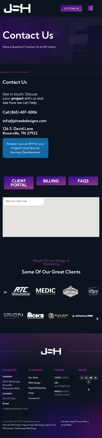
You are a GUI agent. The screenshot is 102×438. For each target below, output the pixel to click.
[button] (90, 8)
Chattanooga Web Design (25, 428)
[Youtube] (91, 378)
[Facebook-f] (82, 378)
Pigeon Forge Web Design (33, 425)
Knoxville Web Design (12, 425)
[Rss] (96, 378)
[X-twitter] (89, 382)
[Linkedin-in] (86, 378)
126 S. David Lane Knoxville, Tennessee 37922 (11, 385)
